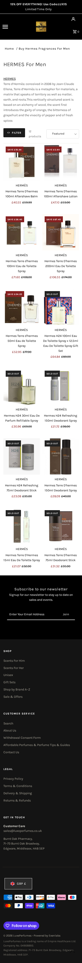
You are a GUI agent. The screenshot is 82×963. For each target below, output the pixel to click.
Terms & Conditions (17, 786)
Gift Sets (9, 682)
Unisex (8, 675)
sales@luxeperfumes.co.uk (22, 831)
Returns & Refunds (17, 800)
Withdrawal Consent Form (22, 738)
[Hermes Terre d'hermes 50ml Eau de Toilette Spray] (21, 307)
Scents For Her (13, 668)
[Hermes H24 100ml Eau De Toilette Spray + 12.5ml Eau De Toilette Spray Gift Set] (60, 307)
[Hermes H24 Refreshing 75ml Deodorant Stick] (21, 456)
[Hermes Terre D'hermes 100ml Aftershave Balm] (21, 162)
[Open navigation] (9, 26)
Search (8, 723)
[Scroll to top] (72, 951)
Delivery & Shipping (17, 793)
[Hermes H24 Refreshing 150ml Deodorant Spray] (60, 386)
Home (9, 48)
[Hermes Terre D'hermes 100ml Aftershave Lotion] (60, 162)
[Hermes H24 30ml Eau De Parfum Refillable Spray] (21, 386)
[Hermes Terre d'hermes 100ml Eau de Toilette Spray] (21, 232)
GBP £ (21, 883)
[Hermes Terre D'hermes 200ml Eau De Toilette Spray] (60, 232)
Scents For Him (14, 661)
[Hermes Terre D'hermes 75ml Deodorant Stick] (60, 526)
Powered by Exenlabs (47, 935)
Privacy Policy (13, 779)
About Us (9, 730)
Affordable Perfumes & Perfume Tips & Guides (36, 745)
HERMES (9, 79)
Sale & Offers (13, 697)
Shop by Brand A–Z (16, 689)
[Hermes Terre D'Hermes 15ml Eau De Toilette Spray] (21, 526)
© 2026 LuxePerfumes (17, 935)
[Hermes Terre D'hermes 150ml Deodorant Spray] (60, 456)
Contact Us (11, 752)
